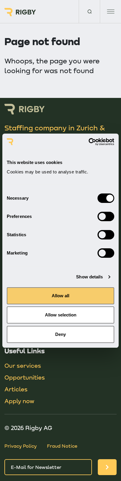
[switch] (106, 216)
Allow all (60, 295)
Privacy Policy (20, 446)
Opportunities (24, 377)
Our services (22, 365)
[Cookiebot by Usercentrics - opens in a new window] (88, 142)
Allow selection (60, 314)
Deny (60, 334)
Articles (16, 389)
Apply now (19, 400)
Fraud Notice (62, 446)
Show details (89, 276)
